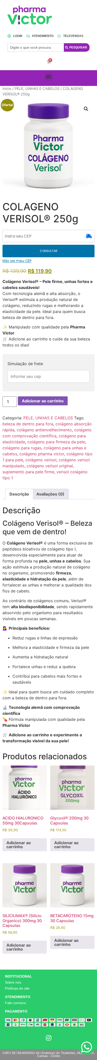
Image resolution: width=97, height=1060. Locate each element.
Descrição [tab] (19, 494)
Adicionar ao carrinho (43, 400)
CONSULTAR (48, 251)
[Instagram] (48, 1038)
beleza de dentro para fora (27, 423)
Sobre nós (13, 982)
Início (6, 88)
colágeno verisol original (50, 465)
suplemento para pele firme (28, 471)
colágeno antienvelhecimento (44, 429)
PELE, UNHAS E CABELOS (37, 88)
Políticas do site (17, 988)
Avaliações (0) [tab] (50, 494)
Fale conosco (15, 1003)
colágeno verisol (40, 459)
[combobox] (35, 47)
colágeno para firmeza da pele (56, 441)
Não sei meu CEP (17, 260)
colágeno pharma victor (41, 453)
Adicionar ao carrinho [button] (18, 844)
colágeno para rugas (21, 447)
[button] (49, 77)
